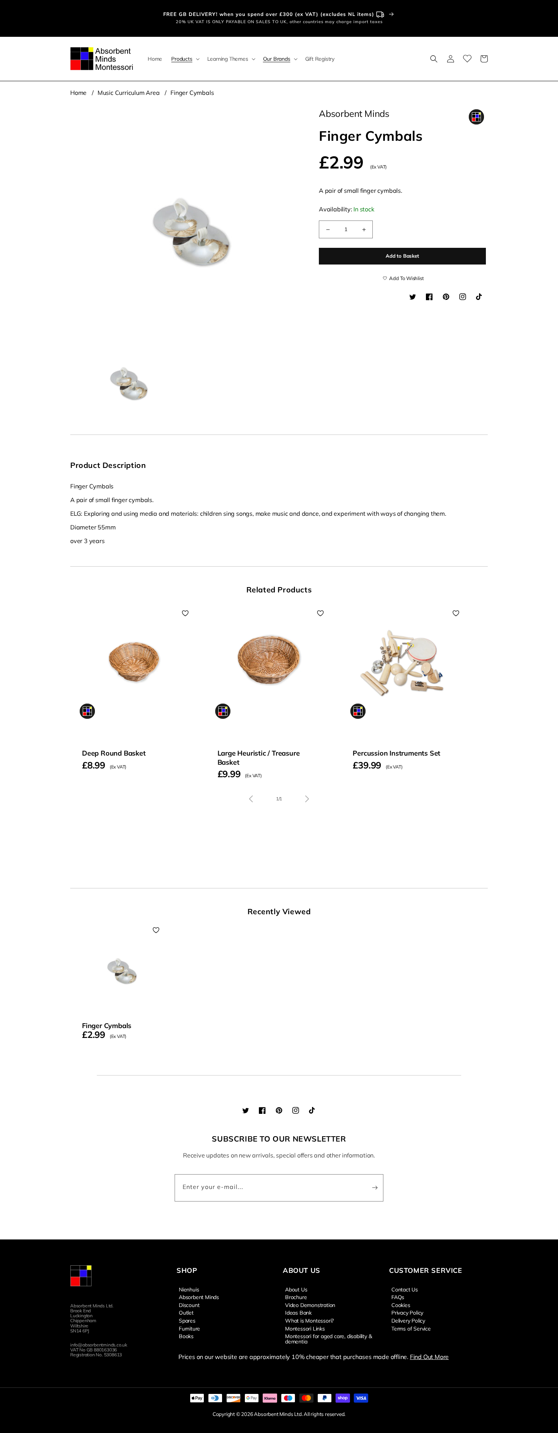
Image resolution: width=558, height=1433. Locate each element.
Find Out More (429, 1357)
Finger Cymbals (192, 92)
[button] (184, 59)
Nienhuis (189, 1289)
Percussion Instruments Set (396, 753)
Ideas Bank (298, 1312)
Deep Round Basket (114, 753)
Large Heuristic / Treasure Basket (259, 757)
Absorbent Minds (199, 1297)
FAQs (397, 1297)
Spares (187, 1320)
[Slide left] (251, 799)
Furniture (189, 1328)
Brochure (296, 1297)
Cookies (400, 1305)
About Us (296, 1289)
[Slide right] (307, 799)
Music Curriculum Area (129, 92)
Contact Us (404, 1289)
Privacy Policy (407, 1312)
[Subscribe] (374, 1188)
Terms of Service (411, 1328)
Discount (189, 1305)
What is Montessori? (309, 1320)
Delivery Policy (408, 1320)
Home (78, 92)
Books (186, 1336)
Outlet (186, 1312)
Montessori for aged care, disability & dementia (328, 1338)
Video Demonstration (310, 1305)
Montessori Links (305, 1328)
